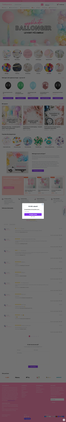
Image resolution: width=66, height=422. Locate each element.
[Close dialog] (42, 204)
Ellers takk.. (33, 216)
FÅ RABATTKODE (33, 214)
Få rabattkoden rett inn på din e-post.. (32, 209)
